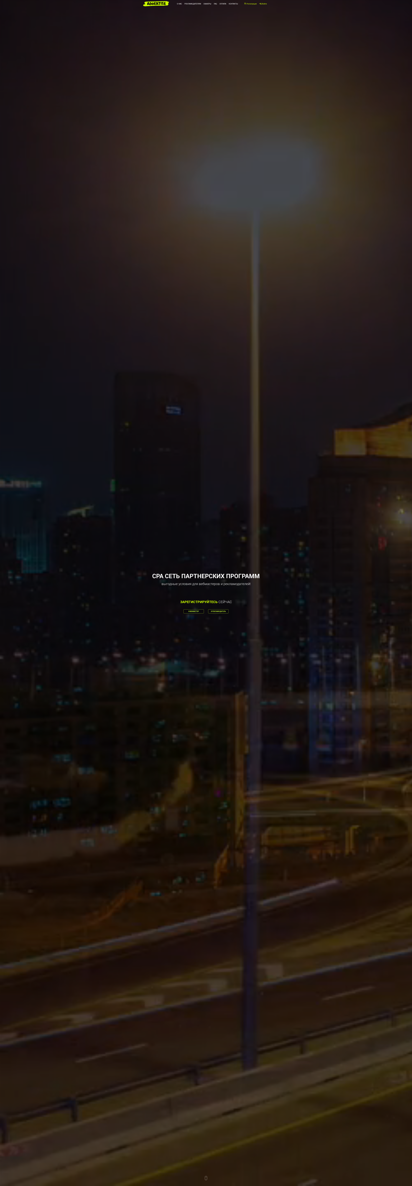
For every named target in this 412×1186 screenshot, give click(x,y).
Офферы (207, 4)
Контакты (233, 4)
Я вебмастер (193, 611)
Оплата (223, 4)
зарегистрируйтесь (199, 602)
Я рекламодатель (218, 611)
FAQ (215, 4)
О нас (179, 4)
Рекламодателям (192, 4)
